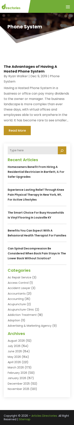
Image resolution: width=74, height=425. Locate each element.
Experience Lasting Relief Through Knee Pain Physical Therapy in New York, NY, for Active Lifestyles (36, 195)
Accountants (17, 294)
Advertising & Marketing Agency (30, 326)
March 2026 (16, 367)
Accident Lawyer (19, 288)
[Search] (62, 150)
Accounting (16, 299)
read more (17, 130)
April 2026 (14, 362)
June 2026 (15, 351)
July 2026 (14, 346)
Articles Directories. (44, 416)
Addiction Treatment (22, 315)
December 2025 (19, 384)
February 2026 (17, 373)
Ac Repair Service (19, 277)
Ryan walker (18, 76)
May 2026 (14, 357)
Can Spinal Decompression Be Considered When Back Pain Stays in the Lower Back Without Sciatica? (37, 253)
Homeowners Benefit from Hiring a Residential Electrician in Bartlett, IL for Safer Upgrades (36, 172)
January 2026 (17, 378)
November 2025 (18, 389)
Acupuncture (17, 304)
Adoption (14, 320)
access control (18, 283)
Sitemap (24, 419)
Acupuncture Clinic (21, 310)
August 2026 (16, 341)
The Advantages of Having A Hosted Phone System (30, 68)
